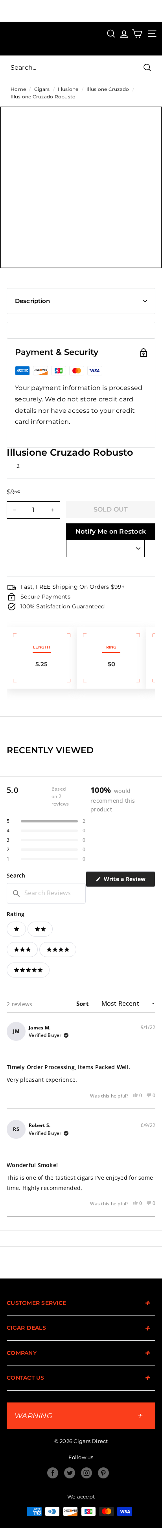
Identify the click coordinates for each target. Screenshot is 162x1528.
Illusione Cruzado (108, 89)
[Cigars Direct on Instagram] (86, 1472)
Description (32, 301)
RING (111, 647)
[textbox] (46, 893)
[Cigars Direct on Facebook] (52, 1472)
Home (18, 89)
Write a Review (128, 881)
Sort (83, 1003)
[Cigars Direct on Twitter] (69, 1472)
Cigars (42, 89)
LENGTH (41, 647)
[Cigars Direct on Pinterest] (103, 1472)
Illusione (68, 89)
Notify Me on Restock (110, 531)
